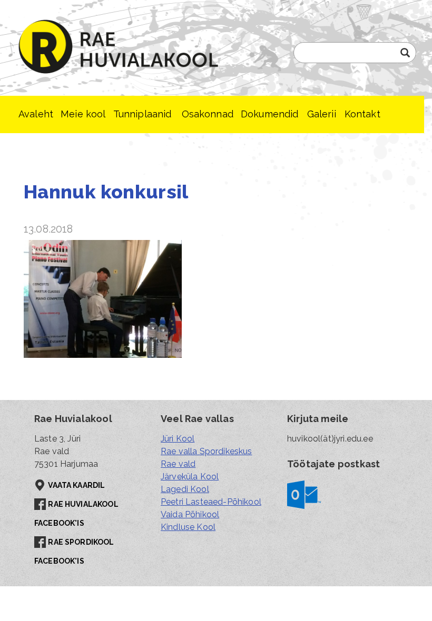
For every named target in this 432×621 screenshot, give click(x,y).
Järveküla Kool (190, 477)
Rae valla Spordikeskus (206, 451)
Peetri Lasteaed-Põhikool (211, 502)
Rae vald (178, 464)
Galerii (321, 113)
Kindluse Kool (188, 527)
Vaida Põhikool (190, 514)
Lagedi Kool (185, 489)
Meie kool (83, 113)
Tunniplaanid (142, 113)
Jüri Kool (177, 439)
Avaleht (35, 113)
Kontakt (362, 113)
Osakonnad (207, 113)
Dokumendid (270, 113)
